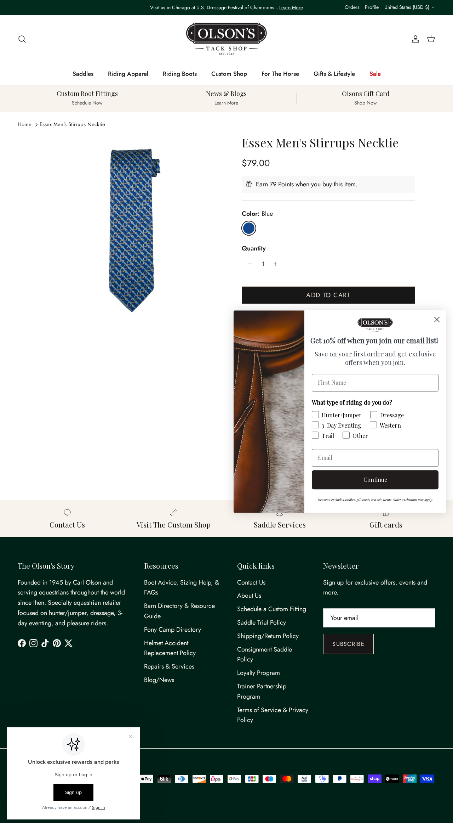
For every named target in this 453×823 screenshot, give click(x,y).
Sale (375, 73)
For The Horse (280, 73)
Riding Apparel (128, 73)
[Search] (22, 38)
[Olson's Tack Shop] (226, 39)
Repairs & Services (169, 666)
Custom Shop (229, 73)
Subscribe (348, 644)
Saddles (83, 73)
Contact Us (251, 582)
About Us (249, 595)
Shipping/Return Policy (268, 636)
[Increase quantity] (277, 264)
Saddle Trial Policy (261, 622)
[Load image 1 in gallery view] (132, 229)
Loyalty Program (258, 672)
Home (24, 124)
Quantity (254, 248)
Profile (372, 7)
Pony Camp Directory (172, 629)
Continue (375, 479)
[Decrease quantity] (248, 264)
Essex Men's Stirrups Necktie (72, 124)
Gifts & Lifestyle (334, 73)
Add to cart (328, 295)
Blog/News (159, 679)
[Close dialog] (437, 319)
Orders (352, 7)
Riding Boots (180, 73)
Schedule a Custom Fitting (271, 609)
